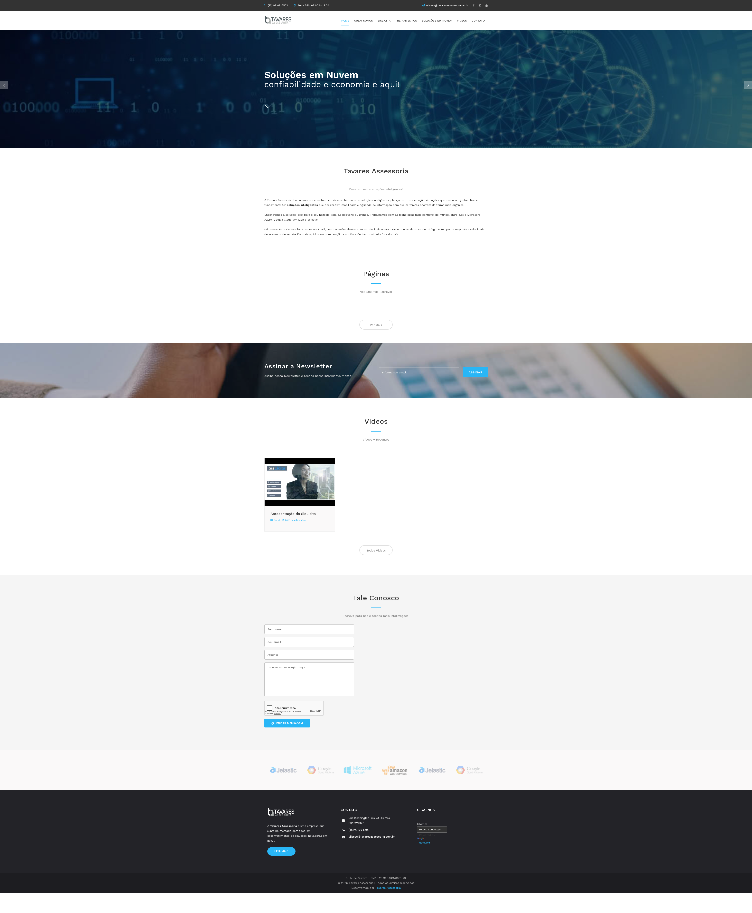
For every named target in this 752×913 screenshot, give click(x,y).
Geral (276, 520)
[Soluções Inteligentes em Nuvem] (285, 20)
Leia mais (281, 851)
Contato (478, 20)
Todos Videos (376, 550)
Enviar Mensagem (289, 723)
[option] (376, 89)
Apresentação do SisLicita (293, 514)
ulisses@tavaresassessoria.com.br (447, 5)
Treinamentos (406, 20)
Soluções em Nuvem (437, 20)
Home (345, 20)
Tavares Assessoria (388, 887)
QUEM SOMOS (363, 20)
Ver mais (376, 325)
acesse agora (472, 97)
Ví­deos (462, 20)
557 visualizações (295, 520)
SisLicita (384, 20)
